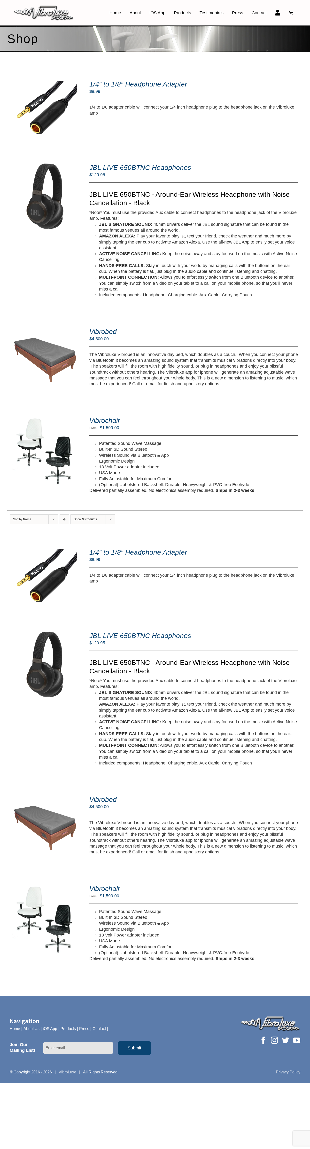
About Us (31, 1029)
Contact (99, 1029)
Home (15, 1029)
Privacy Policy (288, 1072)
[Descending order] (64, 519)
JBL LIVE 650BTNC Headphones (140, 167)
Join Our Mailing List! (22, 1047)
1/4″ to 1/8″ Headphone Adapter (138, 84)
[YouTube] (296, 1040)
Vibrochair (104, 420)
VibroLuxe (67, 1072)
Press (84, 1029)
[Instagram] (274, 1040)
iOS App (50, 1029)
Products (68, 1029)
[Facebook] (263, 1040)
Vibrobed (103, 331)
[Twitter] (285, 1040)
